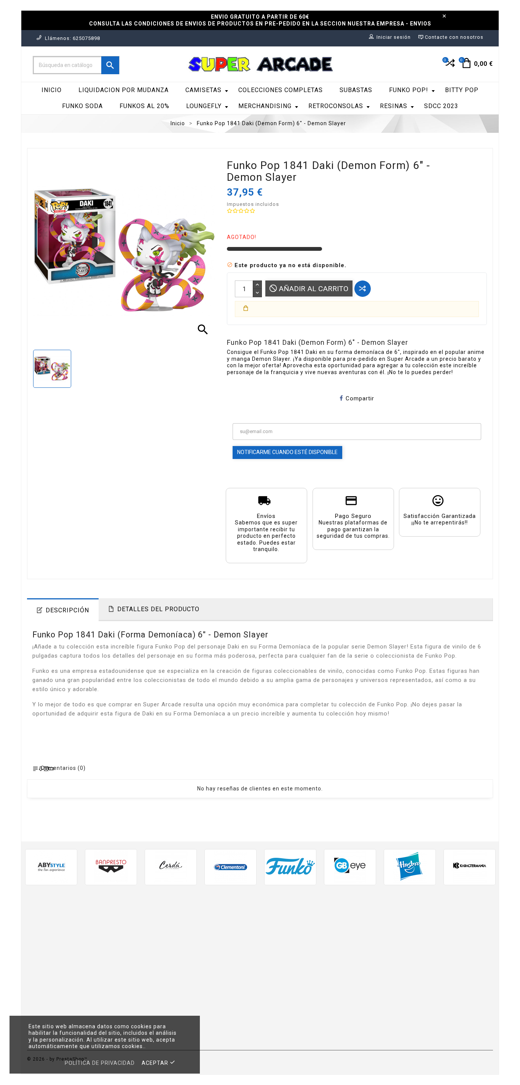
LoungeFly (204, 106)
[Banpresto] (111, 866)
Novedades (161, 940)
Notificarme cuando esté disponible (287, 452)
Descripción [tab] (67, 610)
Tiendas (277, 1036)
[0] (449, 66)
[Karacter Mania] (469, 866)
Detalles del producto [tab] (158, 609)
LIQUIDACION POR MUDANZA (123, 90)
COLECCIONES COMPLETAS (280, 90)
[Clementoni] (230, 866)
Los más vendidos (171, 951)
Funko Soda (82, 106)
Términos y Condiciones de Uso (310, 951)
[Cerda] (170, 866)
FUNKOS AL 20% (144, 106)
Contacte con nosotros (299, 1014)
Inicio (51, 90)
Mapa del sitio (285, 1025)
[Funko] (290, 866)
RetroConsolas (335, 106)
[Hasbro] (409, 866)
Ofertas (156, 929)
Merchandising (265, 106)
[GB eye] (350, 866)
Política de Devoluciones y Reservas (317, 984)
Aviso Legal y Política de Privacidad (316, 940)
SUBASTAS (356, 90)
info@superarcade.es (100, 989)
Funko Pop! (408, 90)
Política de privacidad (100, 1063)
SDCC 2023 (441, 106)
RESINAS (393, 106)
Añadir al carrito (312, 288)
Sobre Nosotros (288, 962)
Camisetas (203, 90)
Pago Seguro (284, 973)
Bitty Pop (462, 90)
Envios (275, 929)
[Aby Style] (51, 866)
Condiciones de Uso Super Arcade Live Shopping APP (314, 999)
